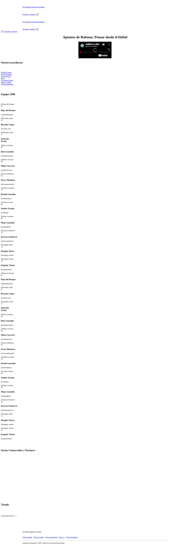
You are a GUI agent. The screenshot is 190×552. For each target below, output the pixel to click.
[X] (62, 537)
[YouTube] (38, 537)
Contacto (32, 14)
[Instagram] (51, 537)
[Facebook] (72, 537)
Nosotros (25, 14)
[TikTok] (27, 537)
